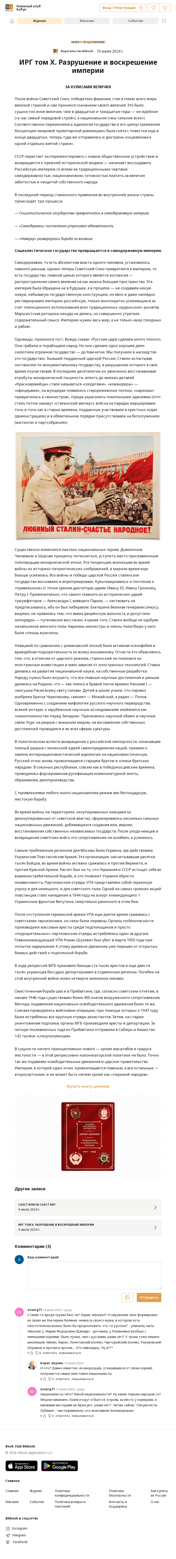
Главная (12, 1491)
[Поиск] (164, 21)
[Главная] (12, 21)
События (135, 21)
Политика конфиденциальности (72, 1493)
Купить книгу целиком (88, 1086)
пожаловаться (70, 1353)
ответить (50, 1353)
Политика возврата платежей (70, 1504)
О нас (155, 1502)
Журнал (39, 21)
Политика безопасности (120, 1493)
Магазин (87, 21)
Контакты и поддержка (118, 1504)
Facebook (20, 1542)
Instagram (20, 1528)
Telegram (19, 1535)
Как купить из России (159, 1493)
